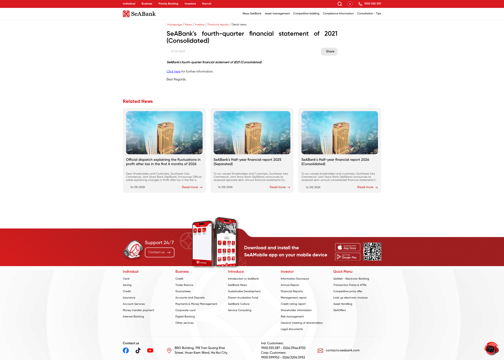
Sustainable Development (244, 291)
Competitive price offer (347, 291)
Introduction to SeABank (243, 278)
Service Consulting (239, 310)
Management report (294, 297)
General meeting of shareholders (302, 323)
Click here (174, 71)
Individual (129, 3)
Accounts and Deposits (190, 297)
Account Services (134, 304)
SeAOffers (339, 310)
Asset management (277, 13)
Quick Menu (342, 272)
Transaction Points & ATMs (349, 285)
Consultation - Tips (369, 13)
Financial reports (218, 24)
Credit (127, 291)
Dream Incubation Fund (243, 297)
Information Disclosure (295, 278)
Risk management (292, 316)
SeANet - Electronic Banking (351, 278)
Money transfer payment (138, 310)
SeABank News (237, 285)
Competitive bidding (306, 13)
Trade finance (184, 285)
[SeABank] (149, 13)
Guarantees (183, 291)
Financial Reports (292, 291)
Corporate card (185, 310)
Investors (190, 3)
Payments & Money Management (196, 304)
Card (126, 278)
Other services (184, 323)
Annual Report (290, 285)
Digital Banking (185, 316)
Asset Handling (342, 304)
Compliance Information (338, 13)
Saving (127, 285)
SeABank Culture (238, 304)
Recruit (206, 3)
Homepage (174, 24)
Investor (200, 24)
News (188, 24)
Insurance (129, 297)
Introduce (236, 272)
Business (147, 3)
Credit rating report (293, 304)
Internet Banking (133, 316)
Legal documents (292, 329)
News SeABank (252, 13)
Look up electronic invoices (350, 297)
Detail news (239, 24)
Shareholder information (296, 310)
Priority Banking (168, 3)
